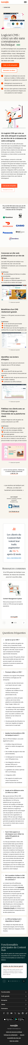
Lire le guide (14, 616)
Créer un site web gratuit (10, 65)
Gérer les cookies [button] (14, 1041)
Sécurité (22, 1035)
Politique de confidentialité (10, 1035)
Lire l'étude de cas (14, 511)
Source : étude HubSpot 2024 (14, 558)
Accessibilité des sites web (14, 1038)
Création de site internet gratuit (13, 966)
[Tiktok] (26, 1013)
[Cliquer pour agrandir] (14, 117)
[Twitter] (15, 1013)
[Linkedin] (18, 1013)
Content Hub (7, 7)
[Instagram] (7, 1013)
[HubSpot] (5, 2)
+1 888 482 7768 (14, 473)
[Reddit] (22, 1013)
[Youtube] (11, 1013)
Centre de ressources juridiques (14, 1032)
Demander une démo (9, 70)
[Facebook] (3, 1013)
